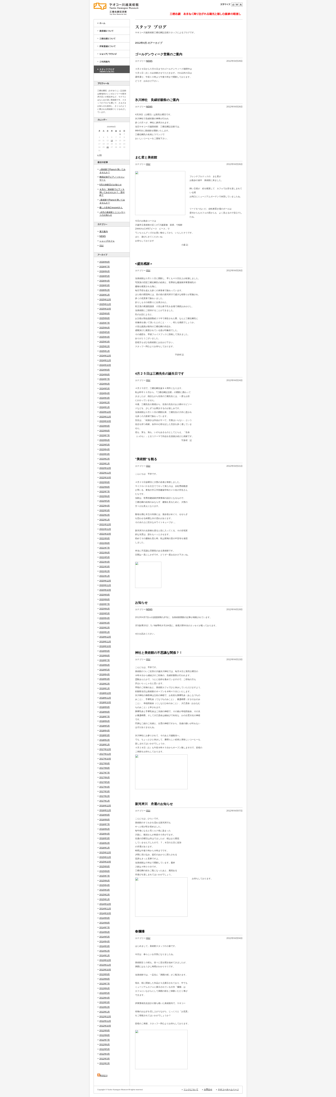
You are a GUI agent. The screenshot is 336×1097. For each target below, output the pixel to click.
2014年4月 (104, 941)
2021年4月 (104, 562)
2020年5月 (104, 613)
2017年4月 (104, 787)
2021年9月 (104, 538)
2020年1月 (104, 632)
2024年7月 (104, 379)
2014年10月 (105, 913)
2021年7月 (104, 548)
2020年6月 (104, 609)
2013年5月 (104, 993)
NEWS (102, 236)
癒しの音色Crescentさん (111, 207)
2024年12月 (105, 355)
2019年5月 (104, 670)
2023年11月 (105, 417)
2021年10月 (105, 534)
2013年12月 (105, 960)
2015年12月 (105, 852)
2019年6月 (104, 665)
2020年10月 (105, 590)
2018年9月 (104, 707)
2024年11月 (105, 360)
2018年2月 (104, 740)
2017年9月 (104, 763)
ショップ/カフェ (107, 241)
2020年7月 (104, 604)
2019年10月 (105, 646)
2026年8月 (104, 262)
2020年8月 (104, 599)
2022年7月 (104, 491)
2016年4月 (104, 834)
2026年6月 (104, 271)
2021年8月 (104, 543)
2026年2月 (104, 290)
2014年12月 (105, 904)
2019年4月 (104, 674)
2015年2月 (104, 894)
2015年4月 (104, 885)
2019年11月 (105, 641)
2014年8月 (104, 923)
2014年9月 (104, 918)
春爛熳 (140, 931)
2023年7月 (104, 435)
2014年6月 (104, 932)
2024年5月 (104, 388)
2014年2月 (104, 951)
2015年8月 (104, 871)
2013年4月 (104, 998)
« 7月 (99, 155)
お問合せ (208, 1089)
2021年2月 (104, 571)
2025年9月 (104, 313)
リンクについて (191, 1089)
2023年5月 (104, 444)
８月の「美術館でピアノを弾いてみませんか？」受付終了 (112, 192)
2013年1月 (104, 1012)
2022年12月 (105, 468)
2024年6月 (104, 384)
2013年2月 (104, 1007)
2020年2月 (104, 627)
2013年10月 (105, 969)
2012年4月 (104, 1054)
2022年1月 (104, 520)
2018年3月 (104, 735)
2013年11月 (105, 965)
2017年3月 (104, 791)
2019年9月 (104, 651)
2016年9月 (104, 815)
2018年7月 (104, 716)
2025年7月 (104, 323)
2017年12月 (105, 749)
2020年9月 (104, 595)
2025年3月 (104, 341)
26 (108, 147)
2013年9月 (104, 974)
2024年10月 (105, 365)
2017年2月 (104, 796)
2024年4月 (104, 393)
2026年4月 (104, 281)
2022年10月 (105, 477)
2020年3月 (104, 623)
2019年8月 (104, 655)
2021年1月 (104, 576)
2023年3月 (104, 454)
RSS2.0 (103, 1075)
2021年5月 (104, 557)
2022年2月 (104, 515)
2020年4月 (104, 618)
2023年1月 (104, 463)
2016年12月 (105, 805)
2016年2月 (104, 843)
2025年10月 (105, 309)
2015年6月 (104, 880)
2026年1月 (104, 295)
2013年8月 (104, 979)
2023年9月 (104, 426)
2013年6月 (104, 988)
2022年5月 (104, 501)
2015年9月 (104, 866)
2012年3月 (104, 1058)
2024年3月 (104, 398)
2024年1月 (104, 407)
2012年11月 (105, 1021)
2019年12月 (105, 637)
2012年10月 (105, 1026)
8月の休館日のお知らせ (110, 184)
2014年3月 (104, 946)
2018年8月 (104, 712)
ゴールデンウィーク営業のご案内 (158, 54)
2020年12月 (105, 581)
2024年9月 (104, 370)
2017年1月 (104, 801)
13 (112, 140)
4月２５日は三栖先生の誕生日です (159, 373)
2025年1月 (104, 351)
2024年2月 (104, 402)
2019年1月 (104, 688)
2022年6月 (104, 496)
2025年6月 (104, 327)
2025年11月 (105, 304)
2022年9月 (104, 482)
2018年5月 (104, 726)
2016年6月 (104, 829)
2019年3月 (104, 679)
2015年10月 (105, 862)
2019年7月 (104, 660)
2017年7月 (104, 773)
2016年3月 (104, 838)
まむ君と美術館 (146, 157)
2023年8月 (104, 430)
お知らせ (141, 602)
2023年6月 (104, 440)
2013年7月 (104, 983)
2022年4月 (104, 506)
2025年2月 (104, 346)
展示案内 (103, 231)
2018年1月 (104, 744)
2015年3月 (104, 890)
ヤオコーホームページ (228, 1089)
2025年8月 (104, 318)
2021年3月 (104, 566)
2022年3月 (104, 510)
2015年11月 (105, 857)
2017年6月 (104, 777)
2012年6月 (104, 1044)
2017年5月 (104, 782)
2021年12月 (105, 524)
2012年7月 (104, 1040)
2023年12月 (105, 412)
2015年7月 (104, 876)
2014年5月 (104, 937)
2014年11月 (105, 908)
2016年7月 (104, 824)
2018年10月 (105, 702)
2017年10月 (105, 759)
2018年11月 (105, 698)
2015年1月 (104, 899)
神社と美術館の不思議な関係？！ (158, 652)
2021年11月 (105, 529)
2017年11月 (105, 754)
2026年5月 (104, 276)
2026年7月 (104, 266)
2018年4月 (104, 730)
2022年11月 (105, 473)
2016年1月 (104, 848)
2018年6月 (104, 721)
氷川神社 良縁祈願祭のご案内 (157, 100)
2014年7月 (104, 927)
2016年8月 (104, 819)
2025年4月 (104, 337)
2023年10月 (105, 421)
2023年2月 (104, 459)
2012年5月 (104, 1049)
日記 (101, 245)
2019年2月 (104, 684)
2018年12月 (105, 693)
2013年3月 (104, 1002)
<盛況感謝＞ (144, 263)
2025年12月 (105, 299)
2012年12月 (105, 1016)
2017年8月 (104, 768)
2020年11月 (105, 585)
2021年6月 (104, 552)
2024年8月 (104, 374)
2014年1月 (104, 955)
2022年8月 (104, 487)
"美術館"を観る (146, 459)
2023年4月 (104, 449)
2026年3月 (104, 285)
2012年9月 (104, 1030)
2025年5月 (104, 332)
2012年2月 (104, 1063)
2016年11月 (105, 810)
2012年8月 (104, 1035)
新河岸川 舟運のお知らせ (154, 804)
